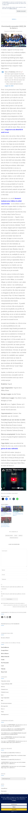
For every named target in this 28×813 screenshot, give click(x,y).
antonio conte (9, 535)
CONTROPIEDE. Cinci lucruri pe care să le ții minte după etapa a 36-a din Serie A (13, 767)
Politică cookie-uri (13, 8)
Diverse (3, 686)
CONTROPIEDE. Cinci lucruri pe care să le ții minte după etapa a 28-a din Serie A (14, 725)
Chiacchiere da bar (5, 681)
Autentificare (4, 788)
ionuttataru (19, 31)
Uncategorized (4, 714)
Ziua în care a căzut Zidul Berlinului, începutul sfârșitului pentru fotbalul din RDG (13, 729)
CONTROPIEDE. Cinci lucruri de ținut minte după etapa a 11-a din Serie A (13, 737)
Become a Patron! (5, 637)
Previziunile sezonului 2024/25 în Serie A (6, 514)
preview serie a (14, 537)
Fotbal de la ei (4, 689)
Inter (2, 695)
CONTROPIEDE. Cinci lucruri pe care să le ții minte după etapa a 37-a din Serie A (13, 763)
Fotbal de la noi (4, 692)
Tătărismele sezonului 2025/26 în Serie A (11, 759)
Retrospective (4, 706)
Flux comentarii (5, 794)
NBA (2, 700)
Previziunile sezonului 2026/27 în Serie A (18, 514)
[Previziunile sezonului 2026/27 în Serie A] (18, 509)
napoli (20, 535)
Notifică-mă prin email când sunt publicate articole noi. (13, 594)
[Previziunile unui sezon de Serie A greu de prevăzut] (6, 520)
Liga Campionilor (5, 697)
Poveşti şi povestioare (6, 703)
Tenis (2, 711)
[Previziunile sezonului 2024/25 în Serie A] (6, 509)
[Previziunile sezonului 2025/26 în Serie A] (13, 40)
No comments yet (13, 531)
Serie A (14, 19)
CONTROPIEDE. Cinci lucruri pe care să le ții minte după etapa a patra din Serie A (14, 741)
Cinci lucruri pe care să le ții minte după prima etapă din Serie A (15, 606)
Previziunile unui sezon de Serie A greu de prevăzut (5, 525)
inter (16, 535)
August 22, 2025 (9, 86)
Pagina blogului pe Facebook (10, 623)
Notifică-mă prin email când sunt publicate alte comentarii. (12, 587)
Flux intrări (3, 791)
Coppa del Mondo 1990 (6, 683)
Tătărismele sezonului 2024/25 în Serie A (13, 603)
